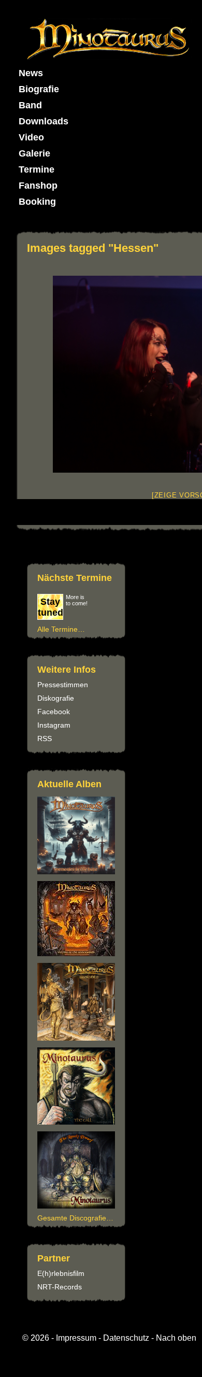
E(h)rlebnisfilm (60, 1273)
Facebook (53, 711)
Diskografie (55, 698)
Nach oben (176, 1337)
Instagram (53, 725)
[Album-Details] (77, 1122)
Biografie (39, 89)
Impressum (76, 1337)
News (31, 73)
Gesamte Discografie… (75, 1218)
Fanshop (38, 185)
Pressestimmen (62, 684)
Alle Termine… (61, 629)
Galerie (34, 153)
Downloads (43, 121)
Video (31, 137)
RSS (44, 738)
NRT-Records (59, 1287)
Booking (37, 201)
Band (30, 105)
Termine (36, 169)
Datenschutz (126, 1337)
